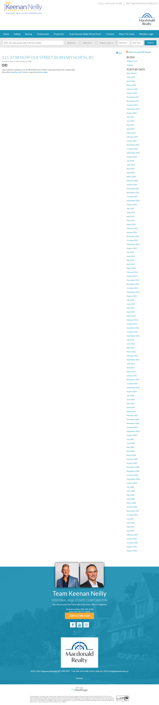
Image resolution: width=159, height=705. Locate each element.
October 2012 (132, 332)
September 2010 (133, 387)
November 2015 (133, 192)
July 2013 (130, 300)
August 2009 (132, 435)
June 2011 (131, 364)
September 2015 (133, 200)
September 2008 (133, 479)
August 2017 (132, 113)
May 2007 (130, 527)
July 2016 (130, 161)
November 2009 (133, 423)
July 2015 (130, 208)
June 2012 (131, 344)
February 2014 (132, 272)
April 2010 (131, 407)
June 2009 (131, 443)
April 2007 (131, 531)
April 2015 (131, 220)
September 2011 (133, 360)
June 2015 (131, 212)
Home (6, 34)
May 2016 (130, 169)
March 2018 (131, 85)
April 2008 (131, 499)
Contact (110, 34)
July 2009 (130, 439)
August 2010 (132, 391)
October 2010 (132, 383)
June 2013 (131, 304)
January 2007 (132, 539)
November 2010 (133, 379)
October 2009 (132, 427)
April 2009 (131, 451)
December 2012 (133, 328)
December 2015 (133, 189)
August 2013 (132, 296)
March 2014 (131, 268)
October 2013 (132, 288)
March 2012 (131, 352)
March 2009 (131, 455)
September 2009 (133, 431)
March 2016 (131, 177)
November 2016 (133, 145)
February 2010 (132, 415)
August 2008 (132, 483)
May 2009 (130, 447)
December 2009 (133, 419)
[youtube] (79, 624)
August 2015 (132, 204)
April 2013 (131, 312)
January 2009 (132, 463)
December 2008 (133, 467)
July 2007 (130, 519)
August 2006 (132, 547)
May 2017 (130, 125)
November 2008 (133, 471)
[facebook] (73, 624)
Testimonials (43, 34)
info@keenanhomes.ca (142, 3)
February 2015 (132, 228)
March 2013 (131, 316)
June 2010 (131, 399)
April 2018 (131, 81)
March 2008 (131, 503)
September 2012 (133, 336)
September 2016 (133, 153)
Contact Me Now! (79, 615)
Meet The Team (126, 34)
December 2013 (133, 280)
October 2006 (132, 543)
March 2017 (131, 133)
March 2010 (131, 411)
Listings (130, 65)
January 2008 (132, 507)
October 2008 (132, 475)
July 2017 (130, 117)
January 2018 (132, 93)
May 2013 (130, 308)
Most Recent (132, 73)
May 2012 (130, 348)
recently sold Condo (18, 72)
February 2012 (132, 356)
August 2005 (132, 551)
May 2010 (130, 403)
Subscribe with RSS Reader (139, 52)
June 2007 (131, 523)
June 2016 (131, 165)
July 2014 (130, 252)
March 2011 (131, 372)
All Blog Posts (132, 61)
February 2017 (132, 137)
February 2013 (132, 320)
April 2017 (131, 129)
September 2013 (133, 292)
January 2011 (132, 376)
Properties (59, 34)
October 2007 (132, 515)
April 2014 (131, 264)
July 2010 (130, 395)
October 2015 (132, 196)
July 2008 (130, 487)
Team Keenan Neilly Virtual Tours (85, 34)
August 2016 (132, 157)
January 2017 (132, 141)
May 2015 (130, 216)
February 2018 (132, 89)
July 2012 (130, 340)
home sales (43, 72)
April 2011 (131, 368)
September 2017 (133, 109)
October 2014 (132, 240)
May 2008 (130, 495)
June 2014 (131, 256)
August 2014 (132, 248)
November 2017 (133, 101)
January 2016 (132, 185)
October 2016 (132, 149)
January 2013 (132, 324)
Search (150, 43)
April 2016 (131, 173)
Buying (28, 34)
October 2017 (132, 105)
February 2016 (132, 181)
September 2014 (133, 244)
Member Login (146, 34)
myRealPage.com (79, 690)
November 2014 (133, 236)
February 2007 (132, 535)
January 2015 (132, 232)
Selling (17, 34)
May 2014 (130, 260)
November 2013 (133, 284)
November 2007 (133, 511)
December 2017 (133, 97)
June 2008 (131, 491)
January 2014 (132, 276)
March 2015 (131, 224)
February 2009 (132, 459)
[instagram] (86, 624)
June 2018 (131, 77)
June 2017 (131, 121)
